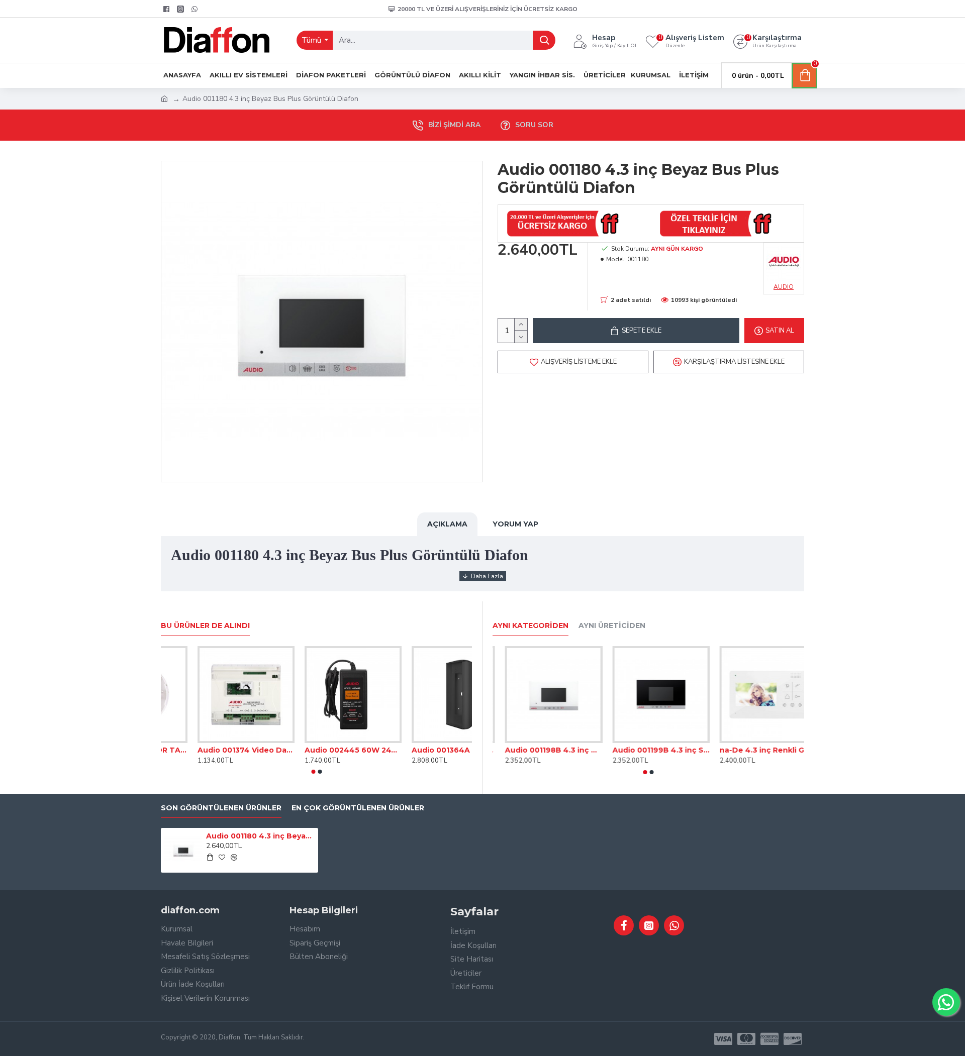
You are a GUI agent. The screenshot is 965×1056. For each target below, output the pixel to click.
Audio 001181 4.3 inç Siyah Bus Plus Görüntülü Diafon (541, 750)
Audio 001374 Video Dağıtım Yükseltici (316, 750)
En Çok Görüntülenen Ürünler (358, 808)
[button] (313, 772)
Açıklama (447, 524)
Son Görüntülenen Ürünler (221, 808)
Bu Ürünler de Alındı (205, 625)
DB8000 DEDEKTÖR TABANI (209, 750)
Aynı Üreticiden (611, 625)
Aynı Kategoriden (530, 625)
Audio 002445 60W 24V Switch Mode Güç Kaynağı (423, 750)
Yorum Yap (515, 524)
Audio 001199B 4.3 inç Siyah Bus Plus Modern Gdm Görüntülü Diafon (755, 750)
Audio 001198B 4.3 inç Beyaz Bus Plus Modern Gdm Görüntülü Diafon (648, 750)
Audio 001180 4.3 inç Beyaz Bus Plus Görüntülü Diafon (260, 835)
